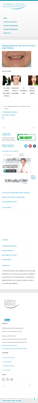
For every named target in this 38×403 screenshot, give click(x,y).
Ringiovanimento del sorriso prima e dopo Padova (18, 46)
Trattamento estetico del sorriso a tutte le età (9, 115)
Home (5, 18)
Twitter (7, 379)
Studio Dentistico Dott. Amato (9, 345)
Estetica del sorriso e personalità (15, 90)
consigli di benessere (9, 246)
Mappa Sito (7, 33)
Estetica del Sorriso (10, 22)
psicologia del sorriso (9, 255)
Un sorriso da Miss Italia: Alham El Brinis (16, 192)
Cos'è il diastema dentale (32, 90)
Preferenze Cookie (22, 348)
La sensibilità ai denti (23, 90)
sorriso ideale (6, 259)
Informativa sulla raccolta (12, 401)
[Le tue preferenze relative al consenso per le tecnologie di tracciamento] (34, 399)
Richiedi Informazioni (10, 29)
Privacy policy (5, 348)
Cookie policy (13, 348)
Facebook (11, 379)
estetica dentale (7, 250)
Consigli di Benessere (10, 25)
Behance (3, 379)
